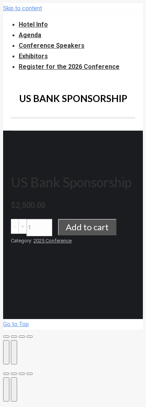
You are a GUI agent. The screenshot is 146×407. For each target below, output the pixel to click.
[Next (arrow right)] (14, 352)
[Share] (14, 336)
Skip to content (22, 8)
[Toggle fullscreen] (22, 336)
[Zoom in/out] (29, 336)
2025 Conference (52, 241)
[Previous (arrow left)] (6, 352)
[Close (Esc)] (6, 336)
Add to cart (87, 227)
